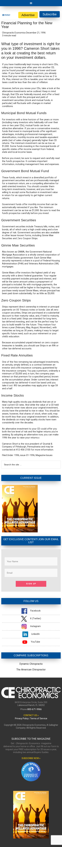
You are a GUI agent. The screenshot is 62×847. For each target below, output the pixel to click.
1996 (16, 455)
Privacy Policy (22, 718)
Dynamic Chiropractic (31, 663)
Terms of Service (38, 718)
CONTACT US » (31, 715)
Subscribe (50, 14)
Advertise (28, 15)
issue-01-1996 (27, 455)
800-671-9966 (34, 709)
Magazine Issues (44, 455)
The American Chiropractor (31, 669)
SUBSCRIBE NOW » (31, 758)
